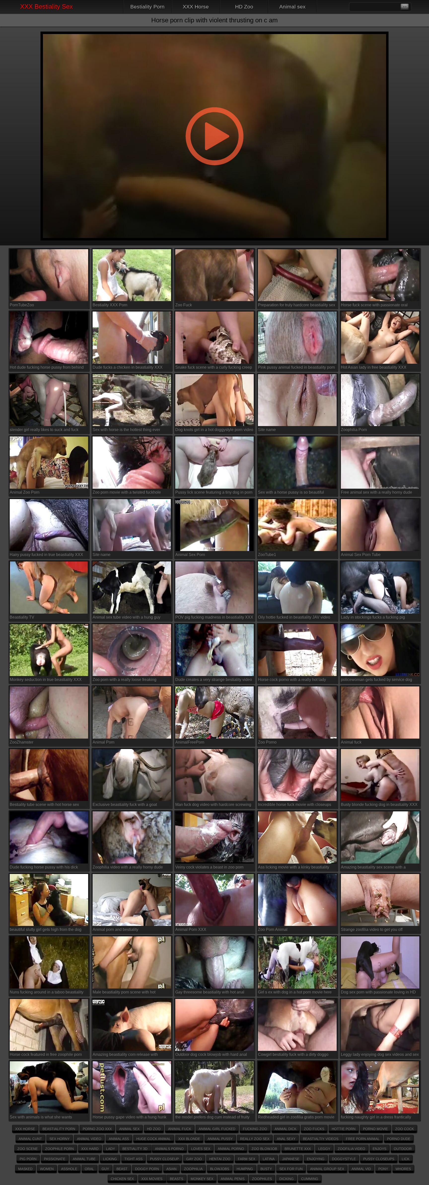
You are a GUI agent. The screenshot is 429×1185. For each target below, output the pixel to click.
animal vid (361, 1169)
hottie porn (344, 1129)
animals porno (169, 1149)
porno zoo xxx (97, 1129)
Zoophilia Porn (354, 430)
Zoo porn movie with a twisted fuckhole (127, 492)
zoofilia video (351, 1149)
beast (122, 1169)
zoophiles (262, 1179)
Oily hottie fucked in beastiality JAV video (294, 617)
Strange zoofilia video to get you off (371, 929)
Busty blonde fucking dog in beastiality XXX (379, 804)
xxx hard (90, 1149)
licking (110, 1159)
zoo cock (404, 1129)
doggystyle (344, 1159)
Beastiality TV (22, 617)
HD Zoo (244, 6)
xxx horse (25, 1129)
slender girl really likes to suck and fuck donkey (44, 431)
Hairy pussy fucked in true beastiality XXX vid (46, 556)
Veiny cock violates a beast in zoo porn (209, 867)
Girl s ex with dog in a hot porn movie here (295, 992)
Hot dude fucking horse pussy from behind (47, 367)
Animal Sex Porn (190, 555)
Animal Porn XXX (190, 929)
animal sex (129, 1129)
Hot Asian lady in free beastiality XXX (373, 367)
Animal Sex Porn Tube (361, 555)
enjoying (315, 1159)
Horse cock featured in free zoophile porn (46, 1054)
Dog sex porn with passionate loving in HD (378, 992)
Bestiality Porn (147, 6)
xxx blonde (189, 1139)
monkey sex (202, 1179)
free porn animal (363, 1139)
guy (105, 1169)
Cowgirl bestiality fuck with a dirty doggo (293, 1054)
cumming (309, 1179)
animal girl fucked (217, 1129)
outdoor (403, 1149)
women (47, 1169)
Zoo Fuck (183, 305)
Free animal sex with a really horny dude (376, 492)
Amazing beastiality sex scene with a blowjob (373, 868)
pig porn (28, 1159)
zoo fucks (314, 1129)
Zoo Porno (267, 742)
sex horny (59, 1139)
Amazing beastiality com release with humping (125, 1055)
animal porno (231, 1149)
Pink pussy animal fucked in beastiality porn (296, 367)
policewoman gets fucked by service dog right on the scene (376, 680)
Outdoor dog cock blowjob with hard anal (211, 1054)
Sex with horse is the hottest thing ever (126, 430)
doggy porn (147, 1169)
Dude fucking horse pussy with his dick (44, 867)
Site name (267, 430)
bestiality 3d (135, 1149)
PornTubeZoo (22, 305)
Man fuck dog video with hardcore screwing (213, 804)
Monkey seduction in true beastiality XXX (46, 679)
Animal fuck (351, 742)
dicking (286, 1179)
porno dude (398, 1139)
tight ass (133, 1159)
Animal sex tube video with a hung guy (126, 617)
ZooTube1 (267, 555)
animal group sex (327, 1169)
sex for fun (291, 1169)
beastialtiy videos (321, 1139)
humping (245, 1169)
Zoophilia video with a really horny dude (128, 867)
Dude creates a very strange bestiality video (213, 679)
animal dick (285, 1129)
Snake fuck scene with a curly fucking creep (213, 367)
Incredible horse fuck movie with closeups (294, 804)
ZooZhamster (21, 742)
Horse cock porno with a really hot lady (292, 679)
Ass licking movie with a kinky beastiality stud (293, 868)
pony (383, 1169)
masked (25, 1169)
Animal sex (292, 6)
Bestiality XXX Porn (110, 305)
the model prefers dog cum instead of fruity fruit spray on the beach (212, 1118)
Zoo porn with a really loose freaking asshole (124, 680)
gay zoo (194, 1159)
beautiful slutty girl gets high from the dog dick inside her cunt (45, 930)
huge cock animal (153, 1139)
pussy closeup (164, 1159)
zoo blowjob (264, 1149)
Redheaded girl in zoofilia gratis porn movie (296, 1117)
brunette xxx (298, 1149)
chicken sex (122, 1179)
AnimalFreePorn (189, 742)
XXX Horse (196, 6)
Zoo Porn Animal (272, 929)
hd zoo (154, 1129)
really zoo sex (254, 1139)
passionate (54, 1159)
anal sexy (286, 1139)
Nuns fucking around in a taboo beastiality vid (46, 993)
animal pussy (220, 1139)
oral (89, 1169)
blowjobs (219, 1169)
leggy (324, 1149)
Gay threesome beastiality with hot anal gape (209, 993)
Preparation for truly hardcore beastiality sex (296, 305)
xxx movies (152, 1179)
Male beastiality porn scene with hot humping (124, 993)
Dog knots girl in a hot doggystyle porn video (214, 430)
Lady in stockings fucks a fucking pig (373, 617)
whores (403, 1169)
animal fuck (179, 1129)
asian (171, 1169)
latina (269, 1159)
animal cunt (30, 1139)
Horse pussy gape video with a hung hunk (129, 1117)
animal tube (84, 1159)
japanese (290, 1159)
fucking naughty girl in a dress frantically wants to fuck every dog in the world (376, 1118)
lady (110, 1149)
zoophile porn (59, 1149)
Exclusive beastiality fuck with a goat (125, 804)
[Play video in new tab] (214, 29)
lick (405, 1159)
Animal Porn (103, 742)
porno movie (375, 1129)
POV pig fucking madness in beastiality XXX (214, 617)
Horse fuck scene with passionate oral (374, 305)
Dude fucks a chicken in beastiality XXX (128, 367)
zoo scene (27, 1149)
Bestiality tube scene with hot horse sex (44, 804)
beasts (176, 1179)
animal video (89, 1139)
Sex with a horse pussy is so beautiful (291, 492)
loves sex (200, 1149)
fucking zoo (255, 1129)
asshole (69, 1169)
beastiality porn (58, 1129)
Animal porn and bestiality (115, 929)
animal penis (233, 1179)
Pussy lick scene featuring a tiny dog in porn (213, 492)
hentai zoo (219, 1159)
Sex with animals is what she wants (41, 1117)
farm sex (246, 1159)
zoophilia (193, 1169)
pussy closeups (378, 1159)
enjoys (379, 1149)
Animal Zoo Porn (24, 492)
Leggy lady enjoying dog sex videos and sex (380, 1054)
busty (266, 1169)
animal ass (119, 1139)
